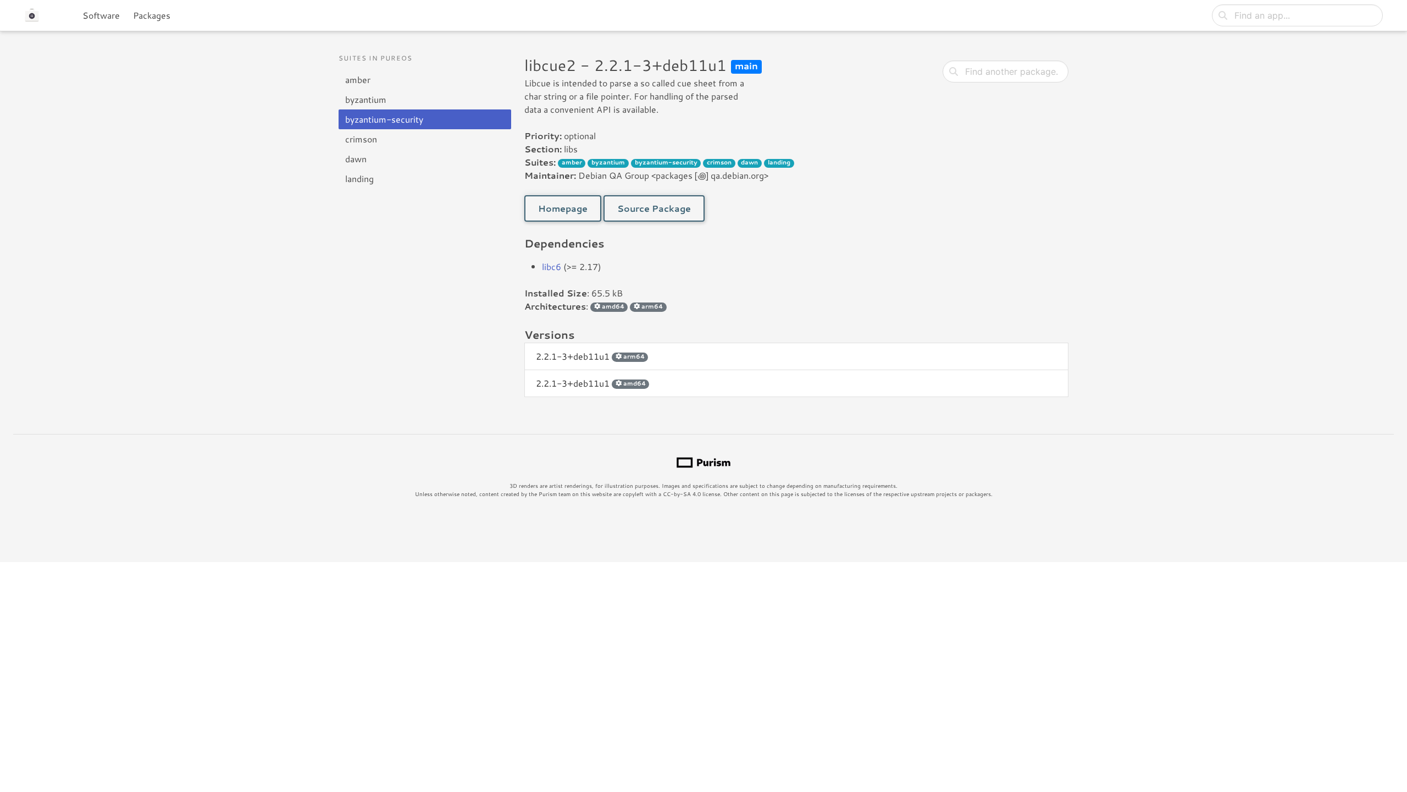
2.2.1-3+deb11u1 (590, 356)
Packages (151, 15)
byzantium (365, 99)
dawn (356, 158)
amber (357, 79)
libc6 (551, 266)
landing (359, 178)
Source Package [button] (654, 208)
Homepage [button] (563, 208)
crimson (361, 139)
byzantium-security (384, 119)
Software (101, 15)
